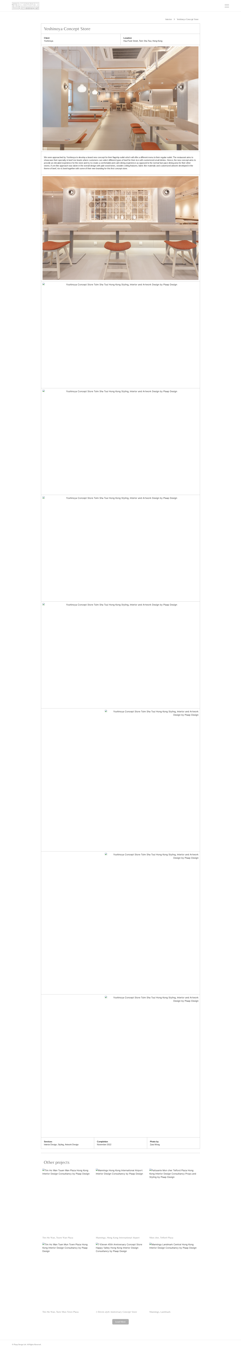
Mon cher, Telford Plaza (161, 1237)
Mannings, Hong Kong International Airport (118, 1237)
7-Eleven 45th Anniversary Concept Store (116, 1311)
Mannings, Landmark (160, 1311)
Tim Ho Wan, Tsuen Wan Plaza (57, 1237)
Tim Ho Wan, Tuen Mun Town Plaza (60, 1311)
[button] (120, 1321)
